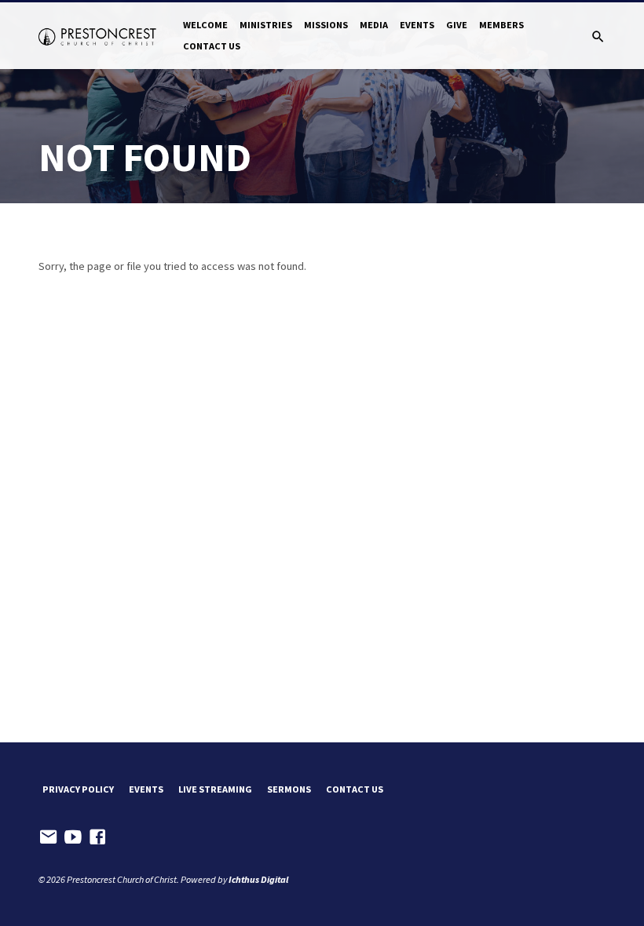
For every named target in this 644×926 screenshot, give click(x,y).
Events (417, 25)
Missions (326, 25)
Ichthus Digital (258, 879)
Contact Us (211, 46)
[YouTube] (73, 837)
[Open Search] (598, 36)
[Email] (48, 837)
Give (456, 25)
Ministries (266, 25)
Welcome (205, 25)
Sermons (289, 789)
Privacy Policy (78, 789)
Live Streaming (215, 789)
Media (374, 25)
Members (501, 25)
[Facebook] (97, 837)
